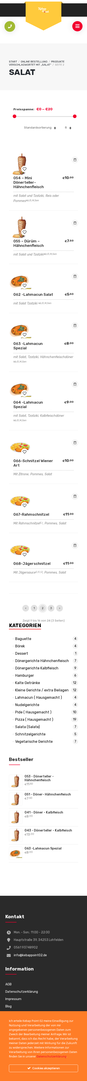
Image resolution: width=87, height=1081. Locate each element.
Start (13, 61)
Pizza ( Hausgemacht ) (34, 719)
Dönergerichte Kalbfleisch (36, 668)
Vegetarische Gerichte (34, 741)
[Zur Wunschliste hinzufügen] (24, 169)
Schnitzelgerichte (30, 734)
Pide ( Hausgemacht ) (33, 712)
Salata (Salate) (27, 727)
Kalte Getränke (27, 683)
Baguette (23, 639)
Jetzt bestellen (75, 160)
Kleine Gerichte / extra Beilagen (42, 690)
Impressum (13, 999)
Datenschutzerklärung (21, 992)
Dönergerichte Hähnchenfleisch (42, 661)
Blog (8, 1006)
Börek (20, 646)
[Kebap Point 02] (43, 10)
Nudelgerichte (27, 705)
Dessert (21, 653)
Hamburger (24, 675)
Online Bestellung (34, 61)
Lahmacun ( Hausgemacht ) (38, 697)
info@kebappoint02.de (30, 955)
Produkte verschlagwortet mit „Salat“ (36, 63)
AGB (8, 984)
